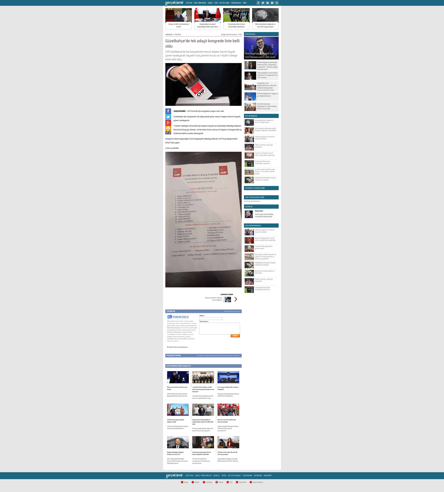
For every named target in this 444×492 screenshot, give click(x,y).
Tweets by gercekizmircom (252, 201)
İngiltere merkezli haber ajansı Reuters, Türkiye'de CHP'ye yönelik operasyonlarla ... (228, 428)
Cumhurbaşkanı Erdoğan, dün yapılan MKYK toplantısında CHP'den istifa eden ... (227, 461)
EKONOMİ (258, 475)
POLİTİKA (189, 2)
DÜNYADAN (247, 475)
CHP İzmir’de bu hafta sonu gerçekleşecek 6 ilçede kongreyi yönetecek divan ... (201, 461)
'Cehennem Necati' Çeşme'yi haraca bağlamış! (213, 299)
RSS (231, 482)
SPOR (216, 2)
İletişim (197, 482)
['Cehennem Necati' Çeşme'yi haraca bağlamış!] (227, 303)
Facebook (209, 482)
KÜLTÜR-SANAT (224, 2)
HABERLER (168, 34)
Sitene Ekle (242, 482)
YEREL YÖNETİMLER (200, 2)
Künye (186, 482)
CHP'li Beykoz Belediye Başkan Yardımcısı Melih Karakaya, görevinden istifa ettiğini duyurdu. (177, 461)
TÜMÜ (244, 2)
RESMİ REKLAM (236, 2)
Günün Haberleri (258, 482)
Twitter (221, 482)
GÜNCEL (210, 2)
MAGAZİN (267, 475)
